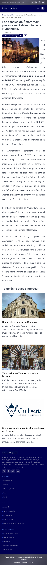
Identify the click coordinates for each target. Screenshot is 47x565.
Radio (5, 493)
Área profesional (8, 537)
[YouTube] (18, 471)
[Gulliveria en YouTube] (43, 2)
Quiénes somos (8, 481)
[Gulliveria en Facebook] (35, 2)
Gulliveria (8, 32)
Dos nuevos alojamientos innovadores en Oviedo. (23, 429)
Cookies (31, 562)
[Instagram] (13, 471)
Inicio (4, 15)
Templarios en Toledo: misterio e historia (20, 375)
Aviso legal (17, 562)
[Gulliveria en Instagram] (39, 2)
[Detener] (25, 35)
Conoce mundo (8, 515)
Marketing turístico (9, 489)
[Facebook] (8, 471)
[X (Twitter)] (4, 471)
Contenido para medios (10, 533)
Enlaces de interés (9, 519)
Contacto (6, 485)
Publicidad (6, 541)
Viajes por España (9, 511)
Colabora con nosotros (10, 545)
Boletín (5, 497)
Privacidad (24, 562)
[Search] (42, 8)
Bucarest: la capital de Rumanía (19, 322)
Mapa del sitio (7, 550)
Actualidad (10, 15)
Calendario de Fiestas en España (13, 523)
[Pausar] (21, 35)
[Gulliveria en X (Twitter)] (32, 2)
